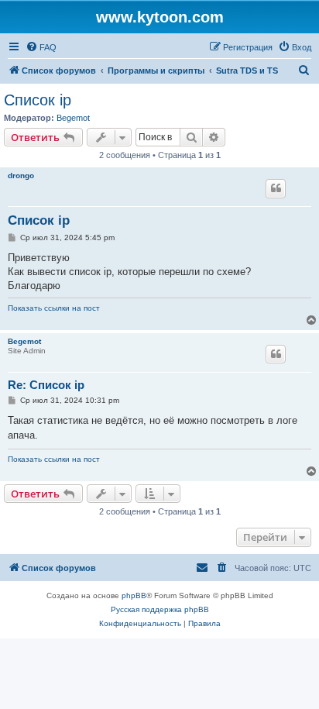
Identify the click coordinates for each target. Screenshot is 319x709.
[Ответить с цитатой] (276, 188)
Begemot (73, 117)
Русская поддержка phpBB (160, 609)
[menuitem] (41, 47)
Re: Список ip (46, 384)
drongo (21, 175)
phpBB (134, 595)
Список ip (37, 99)
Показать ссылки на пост (54, 308)
